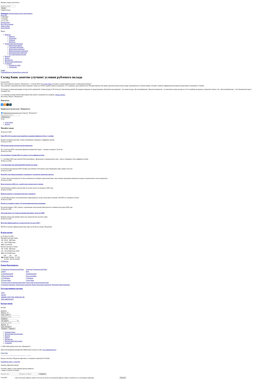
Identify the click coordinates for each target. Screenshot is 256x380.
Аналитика (12, 38)
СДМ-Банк (29, 278)
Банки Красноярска (15, 45)
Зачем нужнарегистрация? (5, 27)
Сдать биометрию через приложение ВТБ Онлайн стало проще (19, 165)
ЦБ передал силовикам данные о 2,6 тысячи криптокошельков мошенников (23, 203)
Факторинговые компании (18, 53)
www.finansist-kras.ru (49, 350)
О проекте (8, 63)
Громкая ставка (10, 332)
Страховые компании (16, 47)
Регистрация (9, 24)
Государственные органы (17, 54)
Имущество (9, 60)
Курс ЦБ (4, 15)
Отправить (42, 374)
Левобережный (31, 274)
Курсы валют (7, 232)
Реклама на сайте (14, 65)
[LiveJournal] (10, 104)
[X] (7, 104)
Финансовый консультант (13, 341)
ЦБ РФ (3, 295)
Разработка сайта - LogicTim (10, 362)
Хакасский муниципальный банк (37, 282)
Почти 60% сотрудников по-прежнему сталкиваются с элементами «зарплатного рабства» (27, 174)
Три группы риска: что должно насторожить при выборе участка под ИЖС (23, 213)
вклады (7, 124)
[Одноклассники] (5, 104)
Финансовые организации (14, 44)
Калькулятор (6, 303)
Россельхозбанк (31, 276)
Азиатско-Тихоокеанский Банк (36, 269)
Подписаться (5, 22)
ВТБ (27, 271)
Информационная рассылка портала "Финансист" (20, 113)
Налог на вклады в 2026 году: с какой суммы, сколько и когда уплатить (22, 184)
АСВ (2, 293)
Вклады (7, 56)
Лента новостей (22, 72)
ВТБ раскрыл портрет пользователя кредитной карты (16, 145)
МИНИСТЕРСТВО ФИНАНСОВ (12, 297)
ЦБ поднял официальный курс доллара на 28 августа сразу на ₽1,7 (20, 223)
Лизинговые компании (16, 49)
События (12, 40)
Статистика (13, 67)
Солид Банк (48, 84)
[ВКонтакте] (2, 104)
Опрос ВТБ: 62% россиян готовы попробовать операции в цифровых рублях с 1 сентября (27, 136)
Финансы (12, 42)
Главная (3, 72)
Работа (7, 58)
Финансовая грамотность (13, 62)
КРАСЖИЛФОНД (7, 299)
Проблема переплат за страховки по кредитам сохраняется (18, 194)
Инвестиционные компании (18, 51)
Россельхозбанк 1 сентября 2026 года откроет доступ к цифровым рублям (22, 155)
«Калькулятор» (60, 95)
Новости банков (11, 72)
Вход (2, 24)
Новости (8, 35)
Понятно (122, 377)
